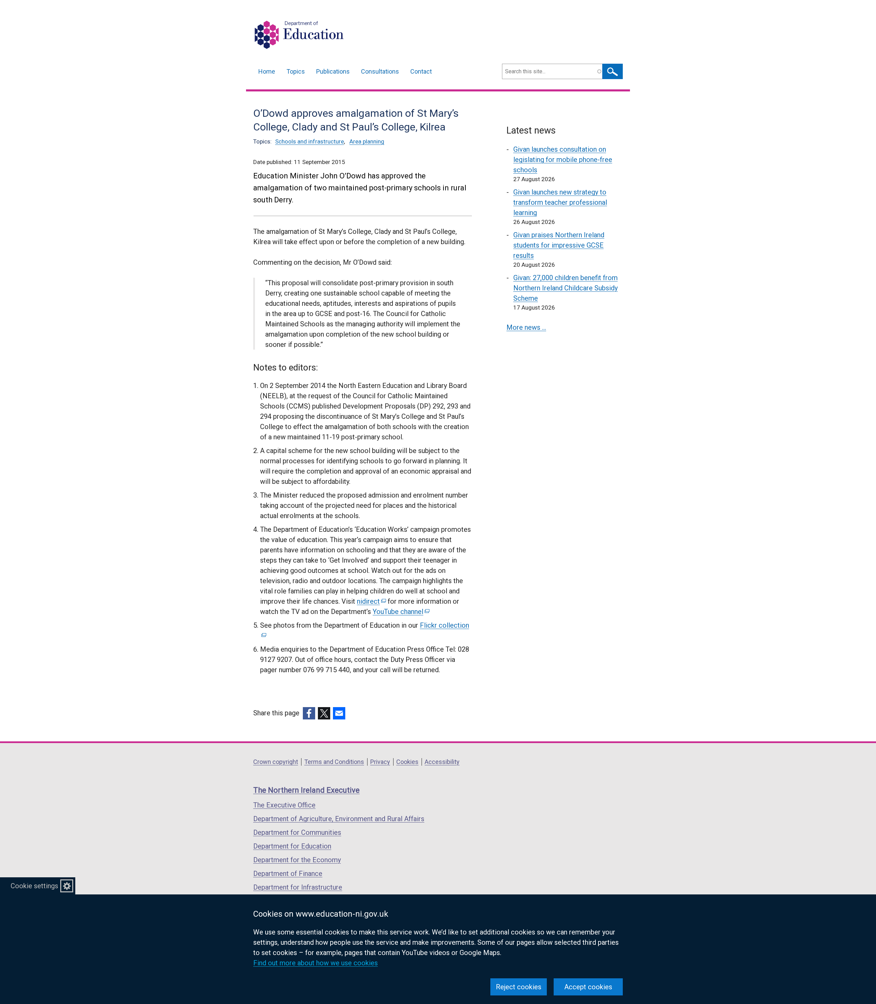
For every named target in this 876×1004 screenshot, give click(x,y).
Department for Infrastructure (297, 887)
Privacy (380, 761)
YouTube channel (400, 611)
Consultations (380, 71)
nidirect (371, 601)
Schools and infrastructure (309, 141)
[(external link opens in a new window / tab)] (309, 713)
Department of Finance (287, 873)
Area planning (366, 141)
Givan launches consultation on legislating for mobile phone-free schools (562, 159)
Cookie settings (34, 886)
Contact (421, 71)
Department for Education (292, 846)
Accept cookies (588, 987)
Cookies (407, 761)
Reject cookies (518, 987)
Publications (333, 71)
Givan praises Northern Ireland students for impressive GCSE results (558, 245)
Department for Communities (297, 832)
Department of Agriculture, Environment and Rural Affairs (338, 819)
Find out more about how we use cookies (315, 963)
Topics (295, 71)
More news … (526, 327)
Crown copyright (275, 761)
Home (266, 71)
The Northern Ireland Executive (306, 790)
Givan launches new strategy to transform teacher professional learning (560, 202)
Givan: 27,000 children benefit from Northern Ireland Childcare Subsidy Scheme (565, 288)
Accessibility (442, 761)
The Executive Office (284, 805)
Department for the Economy (297, 860)
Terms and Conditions (334, 761)
